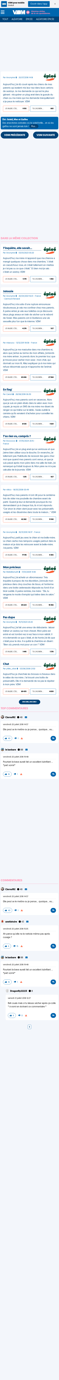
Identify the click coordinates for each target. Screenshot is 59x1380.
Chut (6, 664)
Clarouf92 (10, 717)
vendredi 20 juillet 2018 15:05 (15, 929)
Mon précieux (12, 567)
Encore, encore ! (29, 702)
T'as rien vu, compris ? (17, 436)
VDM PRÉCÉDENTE (14, 135)
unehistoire (11, 922)
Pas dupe (9, 617)
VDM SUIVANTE (46, 135)
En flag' (7, 389)
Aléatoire (17, 19)
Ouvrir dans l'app (38, 4)
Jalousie (8, 291)
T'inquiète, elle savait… (17, 248)
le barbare (10, 750)
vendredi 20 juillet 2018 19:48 (15, 757)
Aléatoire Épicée (45, 19)
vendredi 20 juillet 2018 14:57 (15, 725)
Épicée (29, 19)
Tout (5, 19)
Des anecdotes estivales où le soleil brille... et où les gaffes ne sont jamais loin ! (28, 123)
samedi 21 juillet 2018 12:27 (19, 998)
